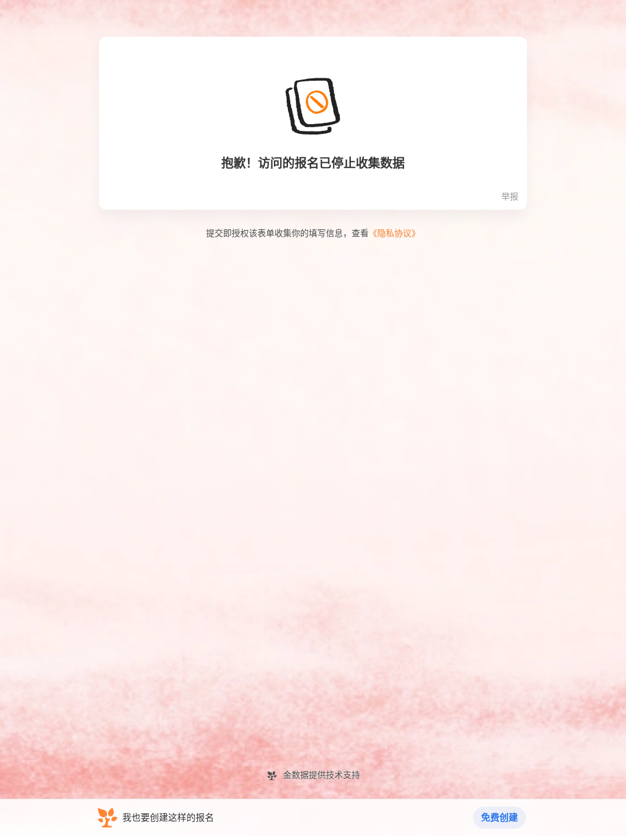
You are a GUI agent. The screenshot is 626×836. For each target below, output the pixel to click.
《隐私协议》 (394, 233)
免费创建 (499, 818)
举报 (509, 196)
